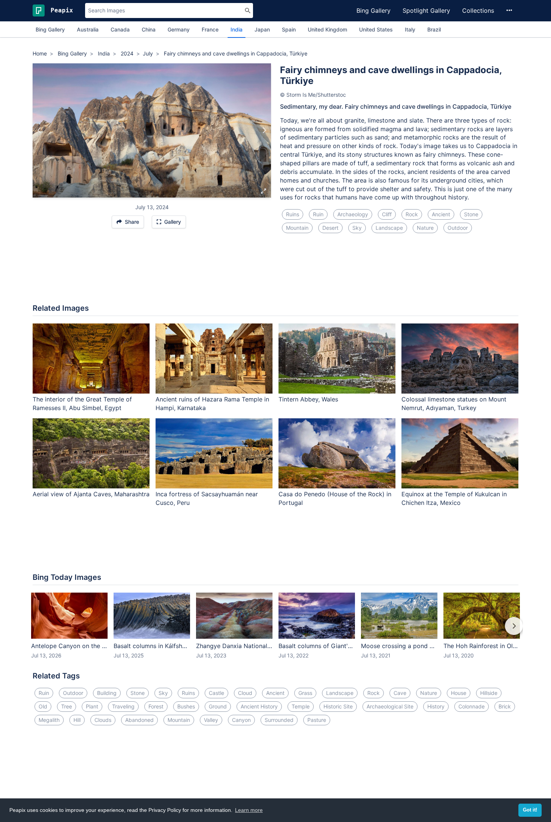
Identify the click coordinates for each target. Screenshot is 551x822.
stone (471, 214)
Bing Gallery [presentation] (50, 29)
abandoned (139, 720)
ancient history (259, 706)
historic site (338, 706)
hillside (488, 693)
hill (77, 720)
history (436, 706)
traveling (123, 706)
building (107, 693)
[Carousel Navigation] (275, 631)
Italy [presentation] (410, 29)
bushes (186, 706)
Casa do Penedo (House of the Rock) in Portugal (334, 498)
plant (92, 706)
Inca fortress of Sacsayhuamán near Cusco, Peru (207, 498)
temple (301, 706)
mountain (297, 228)
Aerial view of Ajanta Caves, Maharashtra (91, 494)
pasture (316, 720)
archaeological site (390, 706)
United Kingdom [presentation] (327, 29)
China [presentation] (149, 29)
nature (425, 228)
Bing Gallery (373, 10)
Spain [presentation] (289, 29)
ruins (292, 214)
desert (330, 228)
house (458, 693)
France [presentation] (210, 29)
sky (357, 228)
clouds (102, 720)
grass (305, 693)
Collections (478, 10)
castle (216, 693)
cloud (245, 693)
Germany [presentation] (179, 29)
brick (505, 706)
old (43, 706)
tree (66, 706)
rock (412, 214)
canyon (241, 720)
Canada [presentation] (120, 29)
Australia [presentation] (88, 29)
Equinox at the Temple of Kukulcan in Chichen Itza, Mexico (454, 498)
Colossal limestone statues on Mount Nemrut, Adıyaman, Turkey (453, 403)
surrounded (279, 720)
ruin (318, 214)
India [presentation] (237, 29)
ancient (441, 214)
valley (211, 720)
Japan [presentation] (262, 29)
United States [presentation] (376, 29)
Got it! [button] (530, 810)
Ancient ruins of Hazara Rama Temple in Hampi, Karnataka (212, 403)
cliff (387, 214)
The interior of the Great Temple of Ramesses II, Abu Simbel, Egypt (82, 403)
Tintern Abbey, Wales (308, 399)
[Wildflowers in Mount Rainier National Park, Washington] (39, 130)
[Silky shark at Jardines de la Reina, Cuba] (264, 130)
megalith (49, 720)
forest (155, 706)
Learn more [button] (249, 810)
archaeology (352, 214)
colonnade (471, 706)
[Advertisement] (275, 272)
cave (400, 693)
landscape (389, 228)
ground (218, 706)
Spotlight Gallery (426, 10)
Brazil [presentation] (434, 29)
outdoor (458, 228)
